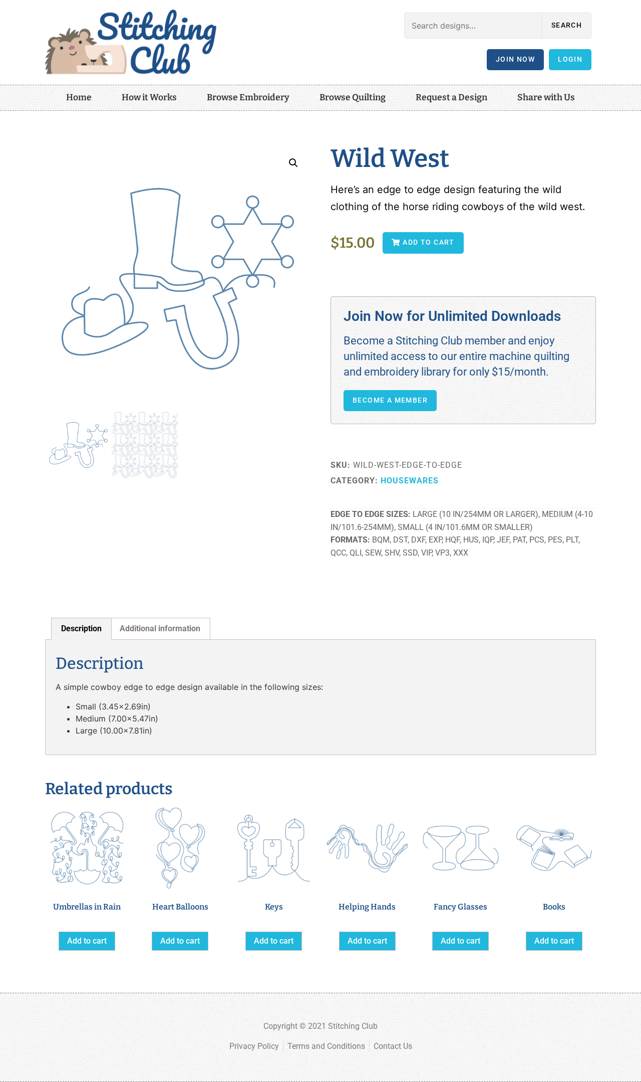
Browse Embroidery (248, 97)
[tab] (81, 629)
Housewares (410, 480)
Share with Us (546, 97)
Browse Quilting (352, 97)
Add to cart (87, 941)
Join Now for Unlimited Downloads (452, 316)
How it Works (149, 97)
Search (566, 25)
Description (81, 628)
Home (79, 97)
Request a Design (451, 97)
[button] (293, 163)
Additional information (160, 628)
